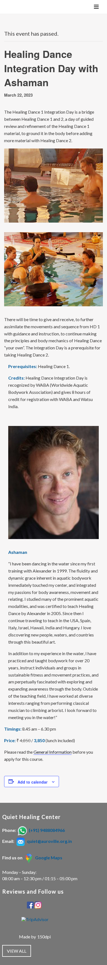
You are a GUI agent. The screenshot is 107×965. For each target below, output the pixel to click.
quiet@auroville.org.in (49, 841)
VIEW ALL (16, 950)
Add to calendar (32, 782)
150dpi (44, 936)
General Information (52, 751)
